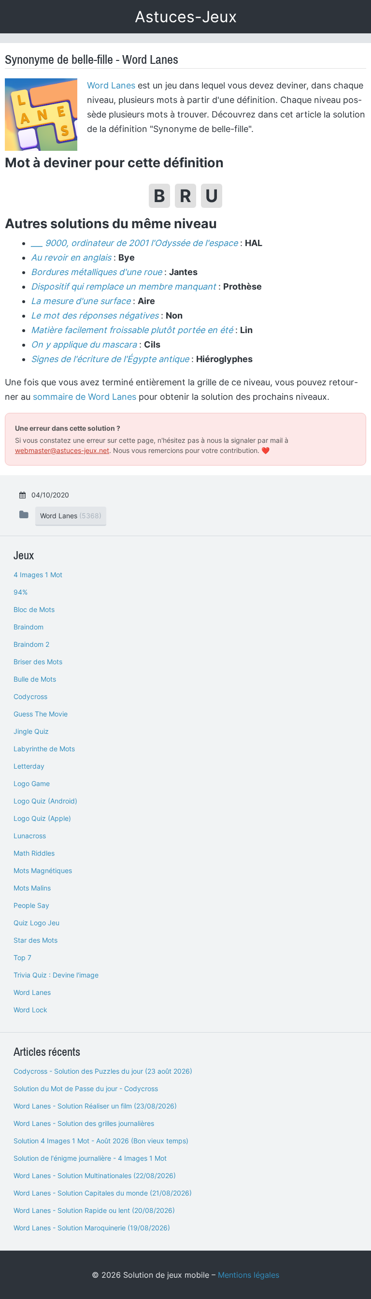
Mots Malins (32, 888)
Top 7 (22, 957)
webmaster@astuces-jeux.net (62, 450)
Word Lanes (111, 85)
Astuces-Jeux (186, 16)
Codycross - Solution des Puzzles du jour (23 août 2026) (103, 1071)
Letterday (29, 766)
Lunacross (30, 836)
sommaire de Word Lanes (84, 397)
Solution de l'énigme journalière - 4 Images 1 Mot (90, 1158)
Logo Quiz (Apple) (42, 818)
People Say (31, 905)
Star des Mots (35, 940)
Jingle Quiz (31, 731)
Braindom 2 (31, 644)
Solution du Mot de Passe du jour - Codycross (86, 1088)
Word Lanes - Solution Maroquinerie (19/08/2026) (92, 1228)
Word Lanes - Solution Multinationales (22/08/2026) (95, 1175)
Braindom (28, 627)
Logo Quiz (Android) (45, 801)
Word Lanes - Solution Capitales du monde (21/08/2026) (103, 1193)
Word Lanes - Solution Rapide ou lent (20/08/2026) (94, 1210)
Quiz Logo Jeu (36, 923)
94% (21, 592)
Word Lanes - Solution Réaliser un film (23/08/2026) (95, 1106)
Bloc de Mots (34, 609)
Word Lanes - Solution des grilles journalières (84, 1123)
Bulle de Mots (35, 679)
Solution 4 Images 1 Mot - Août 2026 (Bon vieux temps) (101, 1141)
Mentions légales (248, 1275)
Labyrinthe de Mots (44, 748)
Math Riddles (34, 853)
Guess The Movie (41, 714)
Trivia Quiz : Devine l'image (56, 975)
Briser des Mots (38, 661)
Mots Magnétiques (43, 870)
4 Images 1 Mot (38, 574)
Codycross (30, 696)
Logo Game (32, 783)
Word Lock (30, 1010)
